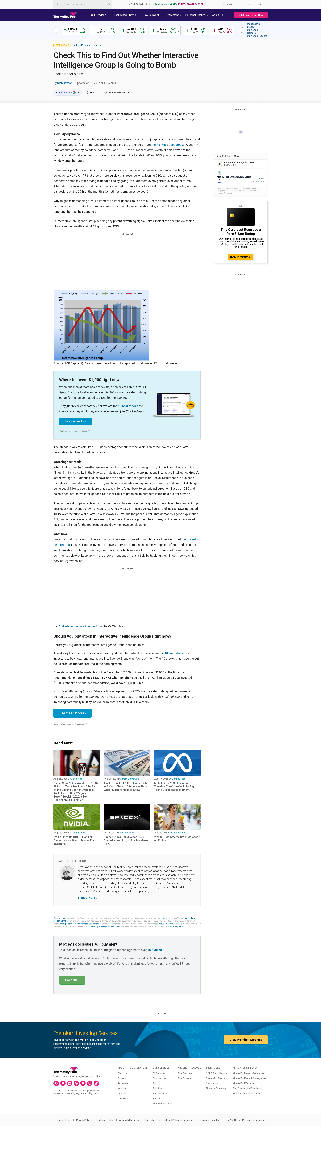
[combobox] (82, 4)
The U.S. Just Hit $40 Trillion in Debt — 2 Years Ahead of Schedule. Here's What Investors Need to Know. (126, 786)
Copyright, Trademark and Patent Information (168, 1120)
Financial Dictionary (216, 1088)
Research (123, 1083)
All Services (159, 1073)
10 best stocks (128, 406)
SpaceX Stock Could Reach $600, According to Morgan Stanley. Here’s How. (126, 840)
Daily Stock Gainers (253, 31)
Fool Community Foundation (247, 1088)
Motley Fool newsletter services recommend (79, 924)
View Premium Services (246, 1039)
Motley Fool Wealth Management (250, 1078)
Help (261, 4)
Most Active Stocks (253, 25)
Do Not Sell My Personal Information (246, 1120)
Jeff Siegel (77, 778)
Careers (122, 1078)
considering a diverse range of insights (105, 926)
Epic (155, 1083)
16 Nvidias (154, 950)
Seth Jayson (64, 83)
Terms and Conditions (209, 1120)
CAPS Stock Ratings (216, 1073)
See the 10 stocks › (73, 713)
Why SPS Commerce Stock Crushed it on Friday (177, 838)
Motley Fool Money (163, 1103)
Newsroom (123, 1088)
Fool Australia (185, 1073)
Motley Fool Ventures (244, 1083)
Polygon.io (91, 1093)
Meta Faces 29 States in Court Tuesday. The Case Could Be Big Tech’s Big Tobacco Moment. (174, 786)
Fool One (157, 1098)
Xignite (79, 1093)
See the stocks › (75, 421)
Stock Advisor (160, 1078)
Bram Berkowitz (130, 778)
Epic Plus (157, 1088)
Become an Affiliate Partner (247, 1093)
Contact (122, 1093)
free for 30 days (165, 924)
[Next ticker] (241, 30)
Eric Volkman (178, 832)
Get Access (221, 183)
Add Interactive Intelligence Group (81, 626)
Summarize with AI (119, 92)
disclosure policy (175, 926)
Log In (248, 4)
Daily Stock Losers (257, 36)
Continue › (72, 980)
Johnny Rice (178, 778)
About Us (122, 1073)
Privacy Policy (83, 1120)
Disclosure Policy (105, 1120)
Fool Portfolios (160, 1093)
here (164, 918)
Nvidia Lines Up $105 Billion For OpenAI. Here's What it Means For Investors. (74, 840)
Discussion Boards (215, 1078)
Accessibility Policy (129, 1120)
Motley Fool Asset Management (249, 1073)
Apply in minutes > (240, 257)
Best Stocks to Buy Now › (250, 15)
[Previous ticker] (56, 30)
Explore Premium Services (87, 45)
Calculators (212, 1083)
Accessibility (230, 4)
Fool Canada (184, 1078)
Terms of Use (64, 1120)
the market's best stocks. (168, 144)
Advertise (123, 1098)
